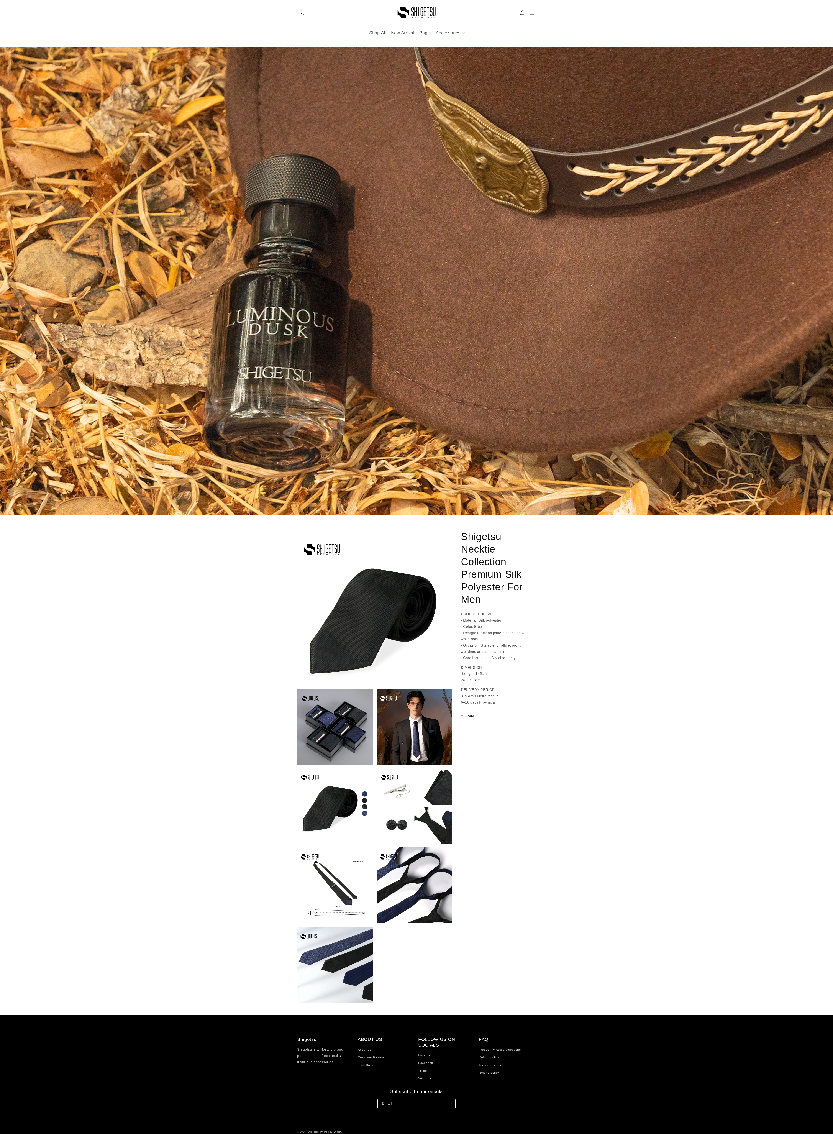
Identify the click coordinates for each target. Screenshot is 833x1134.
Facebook (425, 1063)
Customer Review (371, 1057)
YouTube (424, 1078)
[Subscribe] (450, 1104)
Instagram (425, 1055)
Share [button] (469, 715)
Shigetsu (312, 1132)
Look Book (365, 1065)
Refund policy (489, 1057)
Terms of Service (491, 1065)
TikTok (423, 1070)
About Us (364, 1049)
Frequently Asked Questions (500, 1049)
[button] (302, 12)
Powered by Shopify (330, 1132)
